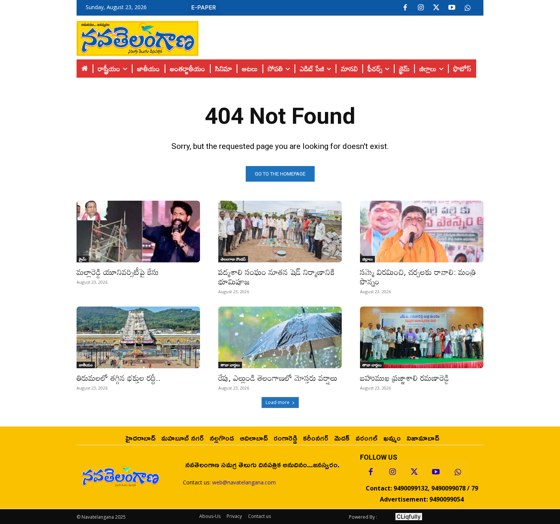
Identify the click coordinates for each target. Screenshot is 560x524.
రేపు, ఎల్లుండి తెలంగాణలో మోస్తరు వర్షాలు (278, 378)
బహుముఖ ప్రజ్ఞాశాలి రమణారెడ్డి (404, 378)
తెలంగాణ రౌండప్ (233, 259)
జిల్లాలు (367, 259)
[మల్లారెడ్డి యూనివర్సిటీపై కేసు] (138, 231)
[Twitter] (436, 8)
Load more (278, 402)
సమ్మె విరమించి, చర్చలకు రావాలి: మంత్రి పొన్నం (418, 276)
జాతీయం (86, 364)
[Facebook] (405, 8)
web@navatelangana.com (244, 482)
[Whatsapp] (457, 472)
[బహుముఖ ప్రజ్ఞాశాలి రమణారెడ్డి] (421, 337)
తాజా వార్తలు (230, 364)
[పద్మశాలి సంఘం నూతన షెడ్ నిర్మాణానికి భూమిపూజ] (280, 231)
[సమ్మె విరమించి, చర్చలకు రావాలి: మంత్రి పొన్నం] (421, 231)
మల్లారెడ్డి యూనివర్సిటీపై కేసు (118, 272)
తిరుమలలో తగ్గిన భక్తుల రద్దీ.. (118, 378)
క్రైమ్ (82, 259)
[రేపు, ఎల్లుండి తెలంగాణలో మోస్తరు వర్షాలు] (280, 337)
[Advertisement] (341, 36)
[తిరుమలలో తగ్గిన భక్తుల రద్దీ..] (138, 337)
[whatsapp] (467, 8)
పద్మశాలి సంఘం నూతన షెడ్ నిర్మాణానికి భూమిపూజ (276, 276)
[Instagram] (420, 8)
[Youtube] (452, 8)
